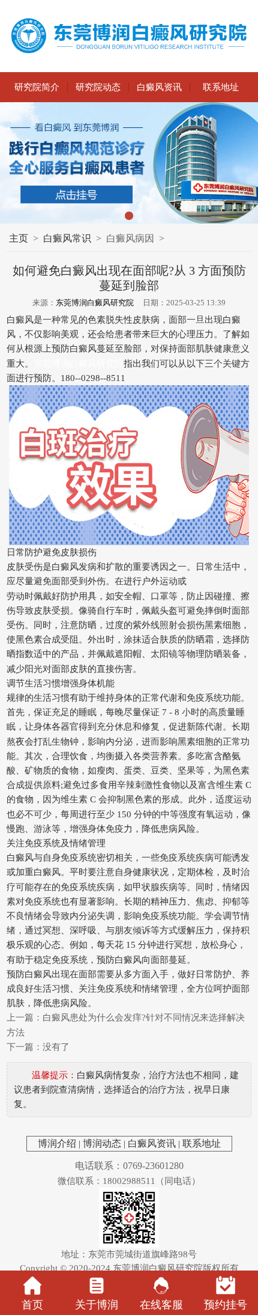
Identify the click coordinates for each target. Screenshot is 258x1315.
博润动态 (102, 1143)
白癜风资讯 (159, 86)
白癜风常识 (67, 238)
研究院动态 (98, 86)
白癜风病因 (130, 238)
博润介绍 (57, 1143)
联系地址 (221, 86)
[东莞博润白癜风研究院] (129, 36)
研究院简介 (36, 86)
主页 (18, 238)
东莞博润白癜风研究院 (95, 302)
